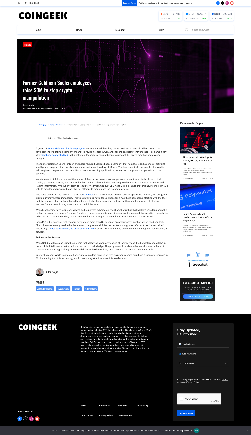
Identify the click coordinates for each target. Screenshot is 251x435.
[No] (247, 430)
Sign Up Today (186, 413)
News (79, 30)
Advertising (142, 405)
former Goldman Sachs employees (66, 148)
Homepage (42, 125)
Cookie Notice (125, 415)
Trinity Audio (63, 138)
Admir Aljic (29, 105)
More (161, 30)
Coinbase (88, 194)
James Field (189, 178)
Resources (120, 30)
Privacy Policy (106, 415)
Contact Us (104, 405)
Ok (196, 430)
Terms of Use (86, 415)
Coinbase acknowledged (54, 155)
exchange (77, 288)
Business (27, 44)
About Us (122, 405)
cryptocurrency (63, 288)
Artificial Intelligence (45, 288)
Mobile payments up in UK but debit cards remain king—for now (165, 3)
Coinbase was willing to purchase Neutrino (71, 228)
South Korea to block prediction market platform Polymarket (197, 217)
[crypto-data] (170, 16)
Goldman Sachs (91, 288)
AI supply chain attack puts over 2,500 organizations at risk (197, 160)
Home (38, 30)
